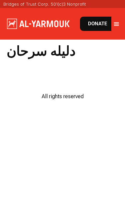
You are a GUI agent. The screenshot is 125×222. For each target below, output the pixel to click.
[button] (116, 23)
